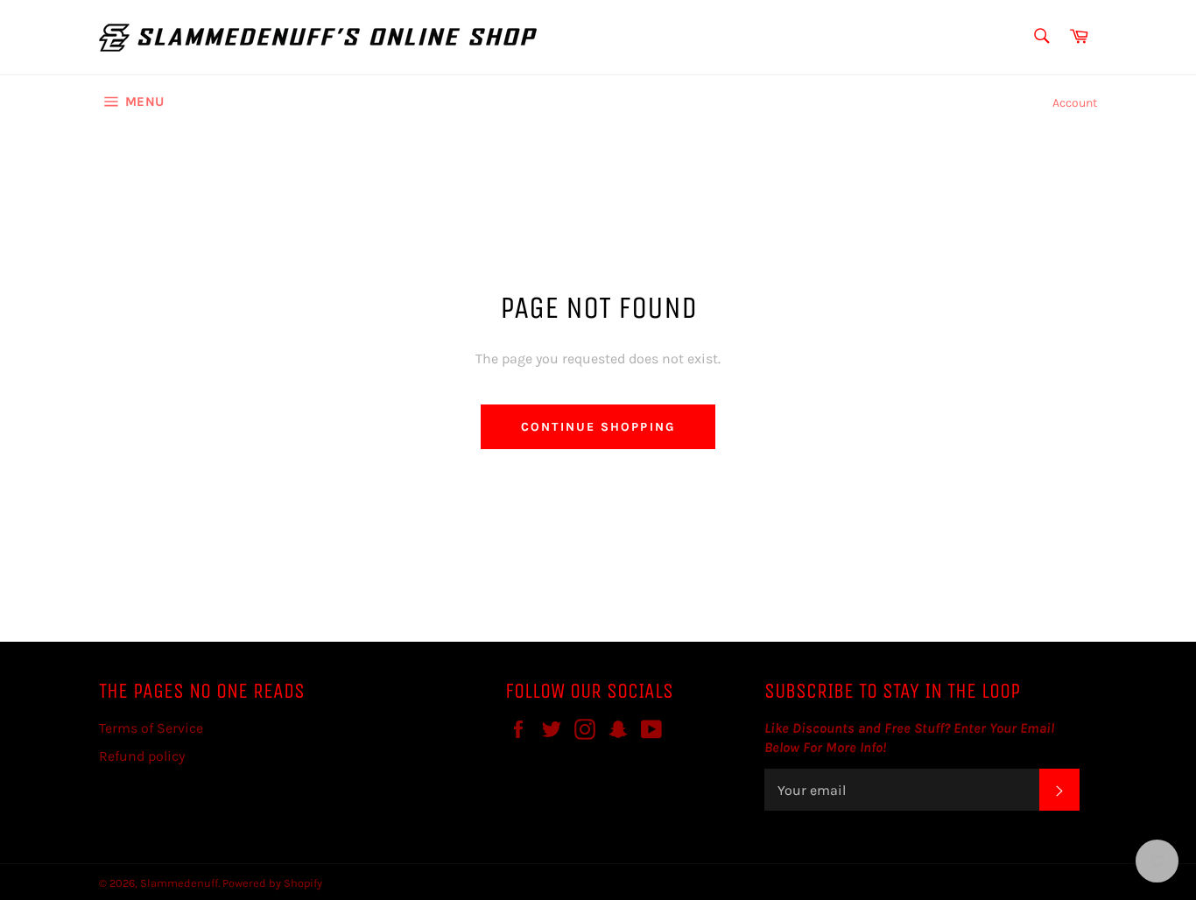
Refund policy (142, 756)
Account (1074, 102)
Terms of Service (151, 728)
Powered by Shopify (272, 882)
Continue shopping (598, 426)
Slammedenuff (179, 882)
